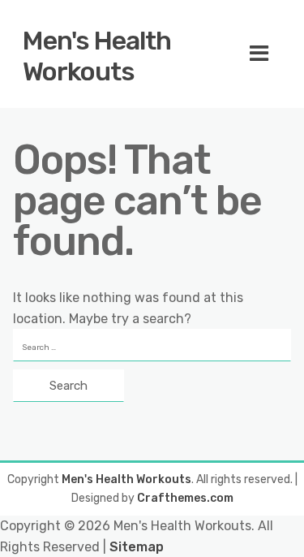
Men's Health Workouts (97, 56)
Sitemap (136, 547)
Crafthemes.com (185, 498)
